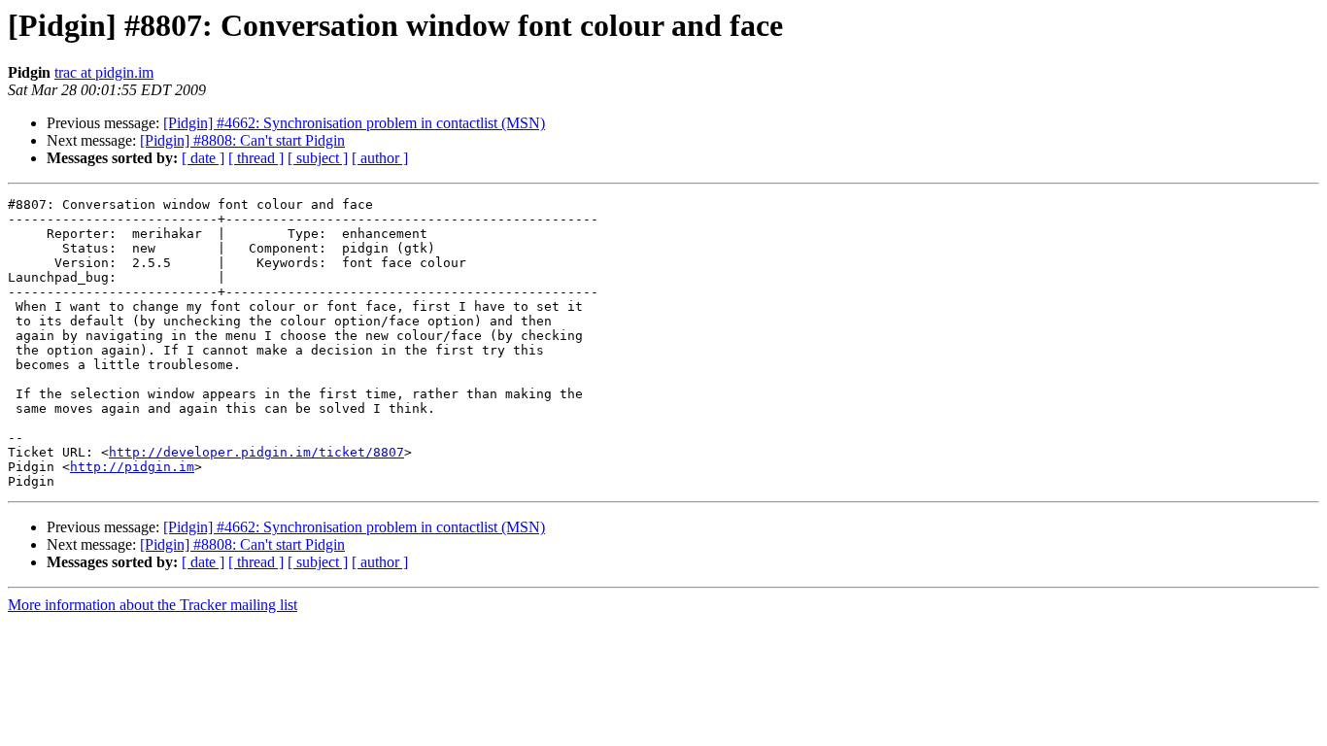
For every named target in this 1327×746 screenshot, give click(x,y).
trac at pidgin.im (103, 72)
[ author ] (380, 158)
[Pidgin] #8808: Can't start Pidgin (242, 140)
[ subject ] (318, 158)
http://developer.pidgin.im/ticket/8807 (256, 452)
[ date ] (203, 158)
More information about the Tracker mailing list (152, 604)
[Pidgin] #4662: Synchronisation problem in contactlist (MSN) (354, 123)
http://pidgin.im (132, 466)
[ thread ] (256, 158)
